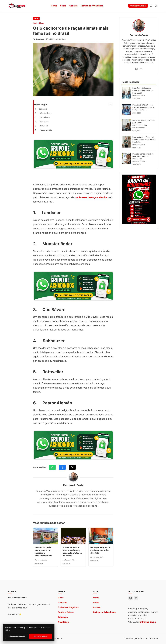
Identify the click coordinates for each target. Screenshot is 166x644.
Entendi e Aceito (40, 636)
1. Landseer (41, 109)
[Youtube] (141, 69)
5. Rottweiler (41, 126)
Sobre (63, 5)
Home (54, 5)
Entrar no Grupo (148, 622)
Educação (63, 617)
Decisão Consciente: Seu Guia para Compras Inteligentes (142, 156)
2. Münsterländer (43, 113)
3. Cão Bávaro (42, 117)
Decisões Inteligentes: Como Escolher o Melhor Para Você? (142, 90)
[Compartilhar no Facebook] (62, 467)
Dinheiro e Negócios (68, 607)
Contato (73, 5)
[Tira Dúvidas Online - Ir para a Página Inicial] (17, 6)
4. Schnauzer (42, 121)
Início (35, 23)
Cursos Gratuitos (138, 6)
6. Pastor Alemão (43, 130)
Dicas (36, 18)
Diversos (62, 602)
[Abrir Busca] (151, 6)
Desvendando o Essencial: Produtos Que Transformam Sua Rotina (143, 139)
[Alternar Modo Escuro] (156, 6)
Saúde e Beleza (66, 612)
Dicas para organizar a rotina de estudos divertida (100, 550)
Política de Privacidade (92, 5)
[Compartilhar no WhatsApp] (52, 467)
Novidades (63, 622)
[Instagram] (136, 69)
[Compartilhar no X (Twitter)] (72, 467)
